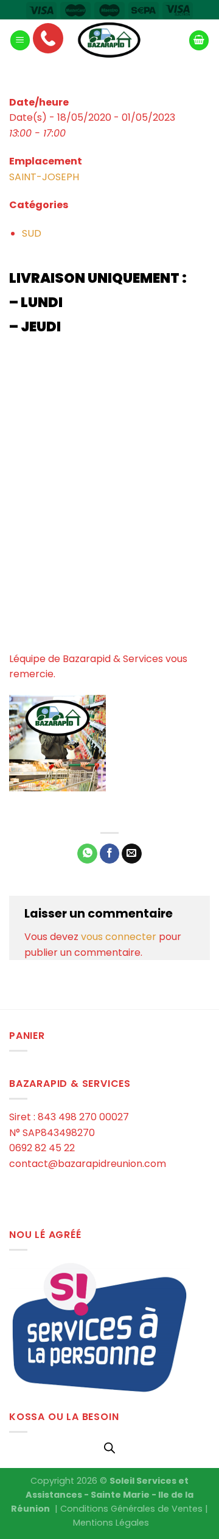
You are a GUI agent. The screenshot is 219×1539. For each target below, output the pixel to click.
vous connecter (118, 937)
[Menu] (20, 40)
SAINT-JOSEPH (44, 177)
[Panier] (199, 40)
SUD (31, 233)
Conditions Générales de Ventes (131, 1509)
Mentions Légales (111, 1523)
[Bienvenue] (109, 40)
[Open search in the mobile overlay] (109, 1448)
